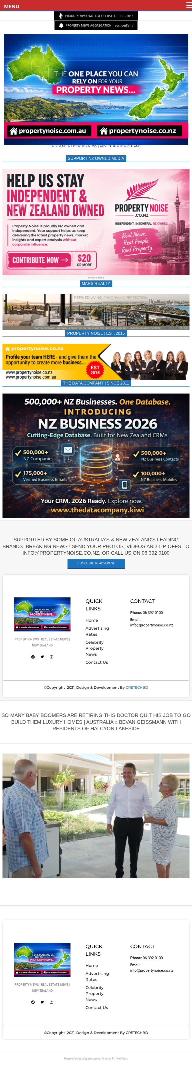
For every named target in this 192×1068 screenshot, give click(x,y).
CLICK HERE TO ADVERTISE (96, 563)
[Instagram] (51, 656)
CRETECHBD (137, 687)
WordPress (122, 1058)
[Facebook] (33, 656)
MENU (11, 6)
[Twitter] (42, 656)
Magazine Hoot (91, 1058)
